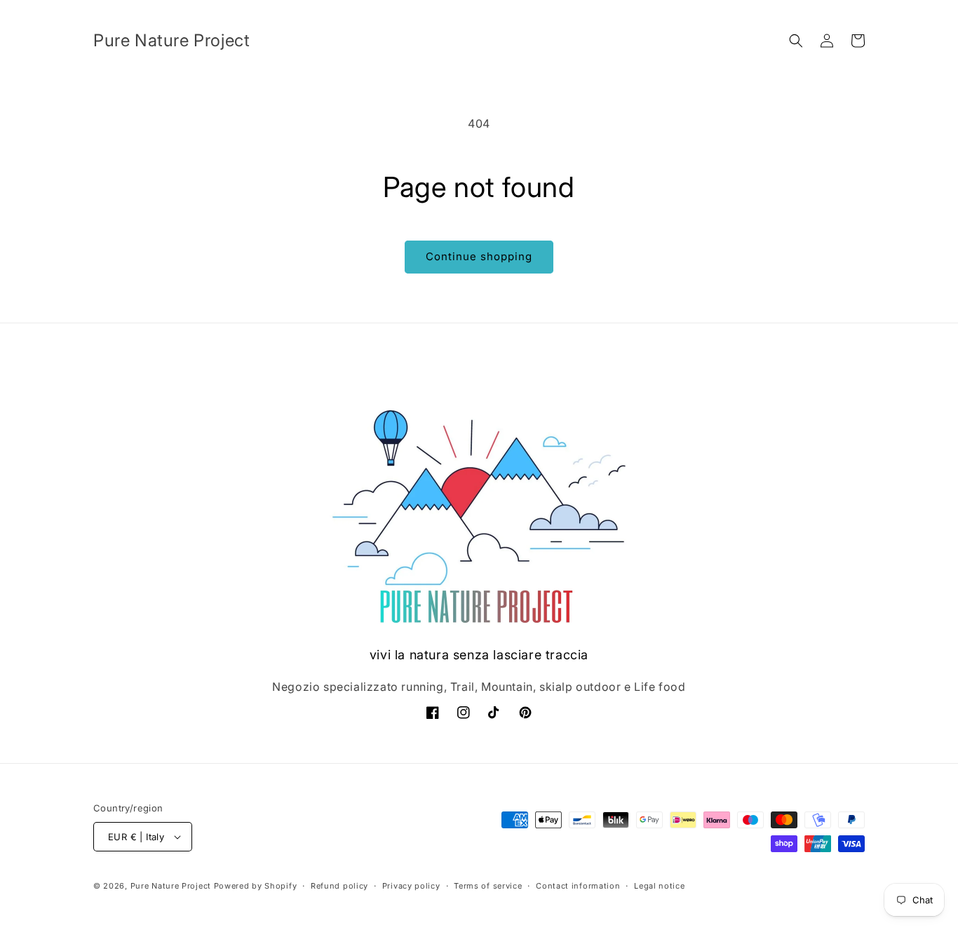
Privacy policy (411, 886)
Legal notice (659, 886)
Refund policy (339, 886)
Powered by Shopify (255, 886)
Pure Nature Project (172, 886)
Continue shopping (479, 256)
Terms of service (488, 886)
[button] (796, 40)
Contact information (578, 886)
